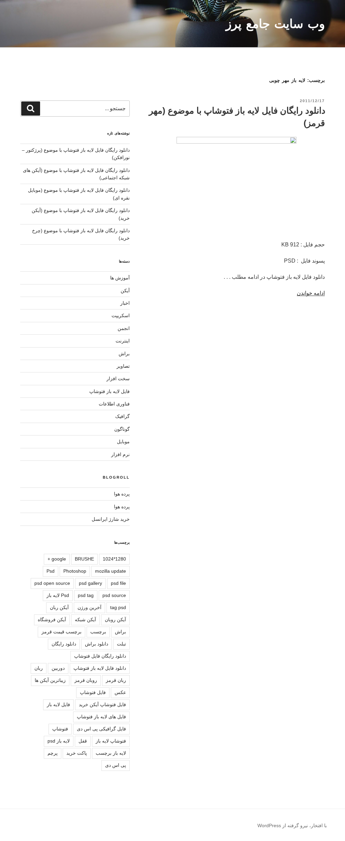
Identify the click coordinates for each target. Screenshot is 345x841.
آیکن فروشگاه (52, 619)
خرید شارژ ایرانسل (111, 519)
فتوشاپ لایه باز (111, 741)
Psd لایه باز (57, 595)
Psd (50, 571)
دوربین (58, 668)
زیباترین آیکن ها (50, 680)
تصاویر (123, 366)
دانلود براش (96, 644)
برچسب (98, 631)
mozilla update (110, 571)
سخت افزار (118, 378)
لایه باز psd (59, 741)
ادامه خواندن (311, 293)
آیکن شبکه (85, 619)
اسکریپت (121, 315)
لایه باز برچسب (111, 753)
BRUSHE (84, 559)
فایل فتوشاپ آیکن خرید (102, 704)
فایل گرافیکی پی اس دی (101, 728)
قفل (83, 741)
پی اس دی (115, 765)
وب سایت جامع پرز (275, 24)
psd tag (86, 595)
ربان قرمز (116, 680)
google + (57, 559)
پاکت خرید (76, 753)
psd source (114, 595)
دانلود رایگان (64, 644)
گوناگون (122, 429)
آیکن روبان (115, 619)
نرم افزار (120, 454)
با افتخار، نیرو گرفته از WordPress (292, 825)
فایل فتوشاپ (93, 692)
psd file (118, 583)
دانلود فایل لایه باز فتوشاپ (99, 668)
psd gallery (90, 583)
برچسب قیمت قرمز (61, 631)
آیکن (125, 290)
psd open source (52, 583)
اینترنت (123, 340)
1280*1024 (114, 559)
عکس (120, 692)
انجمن (124, 328)
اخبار (125, 303)
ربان (38, 668)
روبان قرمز (85, 680)
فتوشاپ (60, 728)
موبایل (123, 441)
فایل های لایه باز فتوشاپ (101, 716)
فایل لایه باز (58, 704)
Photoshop (74, 571)
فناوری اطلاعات (114, 404)
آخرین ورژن (89, 607)
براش (124, 353)
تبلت (121, 644)
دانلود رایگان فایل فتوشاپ (100, 656)
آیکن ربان (59, 607)
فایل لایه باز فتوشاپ (109, 391)
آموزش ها (120, 277)
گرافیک (122, 416)
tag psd (118, 607)
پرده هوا (122, 494)
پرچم (53, 753)
